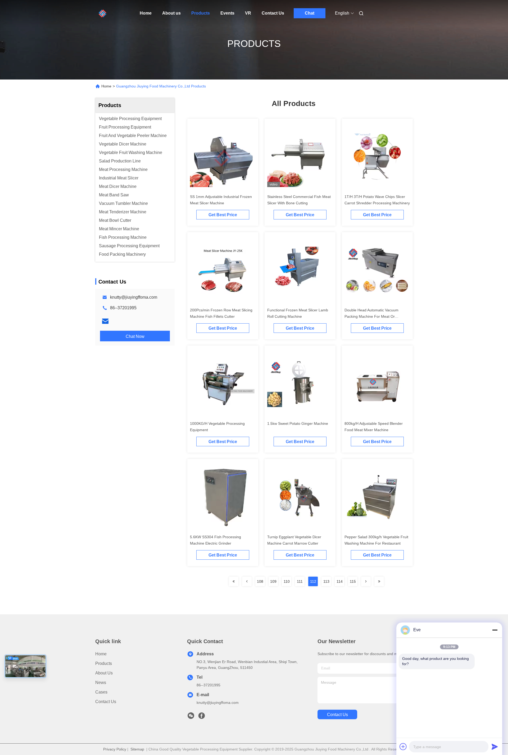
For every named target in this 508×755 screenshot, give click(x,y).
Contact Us (273, 13)
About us (171, 13)
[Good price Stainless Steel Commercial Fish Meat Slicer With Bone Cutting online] (300, 156)
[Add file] (403, 746)
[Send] (495, 746)
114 (340, 581)
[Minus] (495, 630)
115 (353, 581)
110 (287, 581)
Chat (309, 13)
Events (227, 13)
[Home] (103, 13)
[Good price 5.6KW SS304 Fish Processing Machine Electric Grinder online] (223, 497)
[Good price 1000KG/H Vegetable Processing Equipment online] (223, 383)
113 (326, 581)
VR (248, 13)
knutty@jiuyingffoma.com (133, 297)
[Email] (105, 321)
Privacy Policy (114, 749)
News (100, 682)
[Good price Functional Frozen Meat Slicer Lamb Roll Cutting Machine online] (300, 270)
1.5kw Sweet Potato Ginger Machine (297, 423)
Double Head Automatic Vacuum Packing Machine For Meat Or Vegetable (371, 316)
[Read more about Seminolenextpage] (233, 581)
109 (273, 581)
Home (146, 13)
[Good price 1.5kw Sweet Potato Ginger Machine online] (300, 383)
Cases (101, 692)
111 (300, 581)
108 (260, 581)
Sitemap (137, 749)
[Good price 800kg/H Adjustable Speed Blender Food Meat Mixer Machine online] (377, 383)
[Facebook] (201, 717)
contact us (337, 714)
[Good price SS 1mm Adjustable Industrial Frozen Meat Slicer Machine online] (223, 156)
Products (200, 13)
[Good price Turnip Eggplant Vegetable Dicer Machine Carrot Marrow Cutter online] (300, 497)
